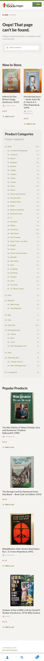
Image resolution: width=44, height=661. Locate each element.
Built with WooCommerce (9, 650)
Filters (12, 338)
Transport (13, 277)
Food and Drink (15, 198)
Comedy (13, 182)
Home (6, 15)
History (12, 206)
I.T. (11, 218)
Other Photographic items (18, 346)
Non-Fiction (14, 229)
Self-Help (13, 257)
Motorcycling (14, 304)
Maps (9, 315)
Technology (14, 269)
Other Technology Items (18, 365)
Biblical (12, 158)
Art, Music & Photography (19, 150)
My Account (7, 657)
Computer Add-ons (16, 362)
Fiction (12, 186)
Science (12, 249)
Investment (13, 222)
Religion (13, 245)
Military (12, 225)
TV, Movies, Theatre (17, 289)
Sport (12, 265)
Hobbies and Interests (17, 210)
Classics (12, 178)
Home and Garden (16, 214)
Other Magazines (15, 308)
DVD (9, 295)
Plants (9, 352)
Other (9, 320)
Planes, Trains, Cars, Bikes (19, 241)
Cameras (13, 334)
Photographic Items (14, 330)
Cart (33, 655)
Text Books (14, 273)
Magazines (11, 300)
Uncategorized (12, 372)
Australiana (14, 154)
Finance (12, 190)
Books (10, 146)
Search (22, 657)
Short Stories (14, 261)
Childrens (13, 174)
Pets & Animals (15, 237)
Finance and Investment (18, 194)
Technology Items (13, 358)
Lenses (12, 342)
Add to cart (9, 116)
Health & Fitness (15, 202)
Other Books (14, 233)
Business (13, 166)
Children (13, 170)
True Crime (14, 285)
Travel (12, 281)
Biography (13, 162)
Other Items (11, 325)
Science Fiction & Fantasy (18, 253)
